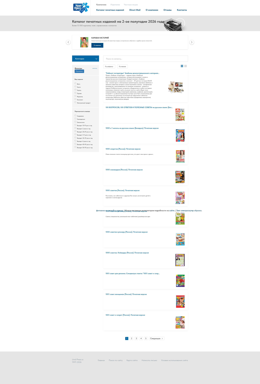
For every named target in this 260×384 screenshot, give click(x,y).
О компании (152, 10)
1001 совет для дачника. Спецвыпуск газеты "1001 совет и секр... (133, 273)
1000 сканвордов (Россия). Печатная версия (124, 170)
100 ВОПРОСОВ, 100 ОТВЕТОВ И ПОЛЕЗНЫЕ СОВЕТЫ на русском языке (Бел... (139, 107)
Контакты (182, 10)
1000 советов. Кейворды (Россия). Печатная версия (127, 253)
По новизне (122, 66)
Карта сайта (132, 360)
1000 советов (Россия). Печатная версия (122, 190)
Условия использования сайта (174, 360)
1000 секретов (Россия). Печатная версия (123, 149)
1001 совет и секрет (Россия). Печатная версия (125, 315)
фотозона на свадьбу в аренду (109, 210)
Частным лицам (131, 4)
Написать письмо (149, 360)
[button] (68, 42)
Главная (101, 360)
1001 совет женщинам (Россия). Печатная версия (126, 294)
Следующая (155, 338)
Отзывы (168, 10)
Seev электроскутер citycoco (189, 210)
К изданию (97, 45)
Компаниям (101, 4)
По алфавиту (109, 66)
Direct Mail (134, 10)
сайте (171, 210)
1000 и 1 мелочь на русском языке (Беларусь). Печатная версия (132, 128)
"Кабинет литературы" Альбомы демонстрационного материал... (132, 73)
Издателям (115, 4)
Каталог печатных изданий (110, 10)
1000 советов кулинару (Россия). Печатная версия (126, 232)
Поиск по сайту (115, 360)
